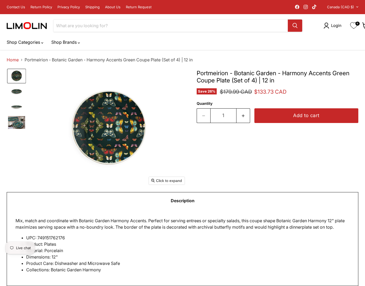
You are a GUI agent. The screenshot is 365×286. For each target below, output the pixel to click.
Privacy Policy (68, 7)
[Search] (295, 25)
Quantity (204, 103)
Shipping (92, 7)
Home (13, 59)
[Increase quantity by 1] (243, 115)
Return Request (139, 7)
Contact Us (16, 7)
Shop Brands (64, 42)
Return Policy (41, 7)
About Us (113, 7)
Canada (340, 7)
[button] (334, 25)
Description (183, 200)
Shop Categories (24, 42)
